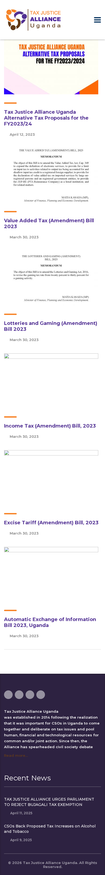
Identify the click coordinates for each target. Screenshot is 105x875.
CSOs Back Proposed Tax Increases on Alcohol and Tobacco (50, 829)
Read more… (16, 755)
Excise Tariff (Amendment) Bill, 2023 (51, 523)
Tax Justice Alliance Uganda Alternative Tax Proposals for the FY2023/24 (46, 118)
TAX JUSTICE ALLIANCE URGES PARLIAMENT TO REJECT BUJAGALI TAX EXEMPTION (49, 802)
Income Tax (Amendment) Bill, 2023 (50, 426)
